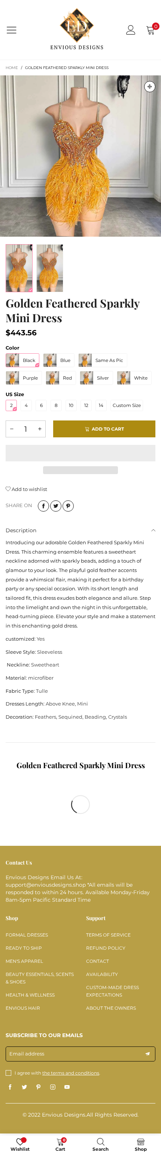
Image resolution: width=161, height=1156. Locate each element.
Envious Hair (23, 1008)
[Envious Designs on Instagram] (52, 1087)
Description (21, 530)
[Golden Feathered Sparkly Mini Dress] (80, 156)
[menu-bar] (16, 30)
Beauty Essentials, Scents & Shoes (40, 978)
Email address (26, 1054)
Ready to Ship (24, 948)
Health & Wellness (30, 995)
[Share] (43, 506)
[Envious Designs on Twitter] (24, 1087)
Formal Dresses (27, 935)
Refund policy (105, 948)
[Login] (131, 30)
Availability (102, 974)
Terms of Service (108, 935)
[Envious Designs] (76, 29)
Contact (97, 961)
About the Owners (111, 1008)
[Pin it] (68, 506)
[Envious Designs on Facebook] (10, 1087)
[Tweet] (55, 506)
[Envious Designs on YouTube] (67, 1087)
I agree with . (57, 1073)
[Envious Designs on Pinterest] (38, 1087)
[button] (11, 429)
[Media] (149, 86)
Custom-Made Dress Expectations (112, 991)
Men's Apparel (24, 961)
